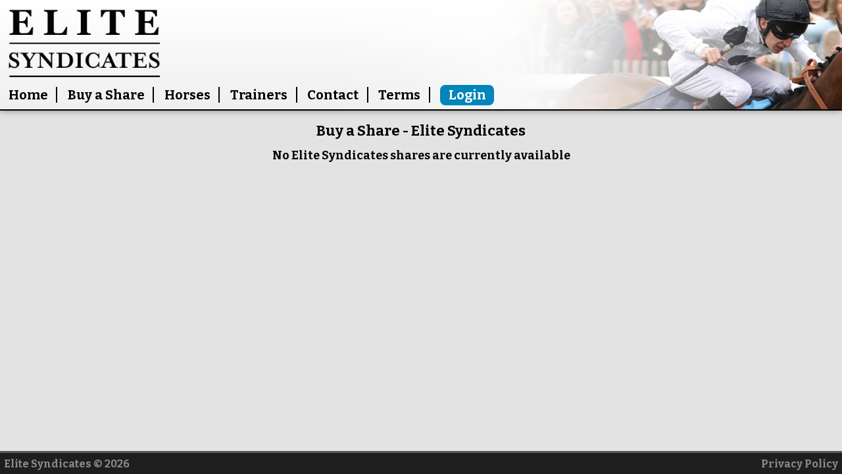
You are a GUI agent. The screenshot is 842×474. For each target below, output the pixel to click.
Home (28, 95)
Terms (399, 95)
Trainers (258, 95)
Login (467, 95)
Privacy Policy (799, 464)
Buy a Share (106, 95)
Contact (333, 95)
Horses (187, 95)
